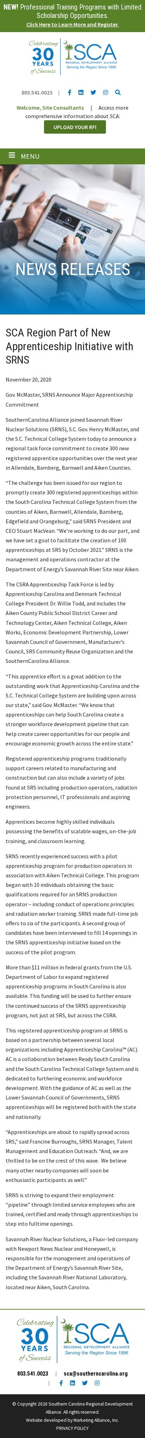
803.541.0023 (36, 92)
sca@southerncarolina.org (96, 1373)
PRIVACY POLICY (72, 1428)
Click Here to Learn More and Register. (72, 24)
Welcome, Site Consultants (50, 107)
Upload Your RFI (74, 126)
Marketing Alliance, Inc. (96, 1420)
